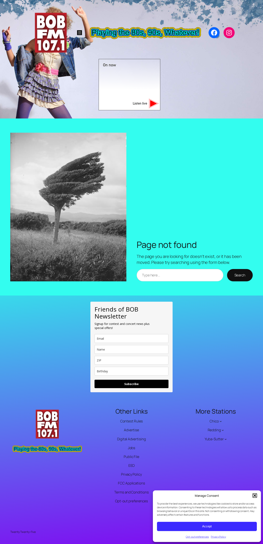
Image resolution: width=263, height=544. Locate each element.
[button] (255, 495)
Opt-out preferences (197, 536)
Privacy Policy (218, 536)
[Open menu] (79, 32)
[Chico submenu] (221, 421)
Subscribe (131, 384)
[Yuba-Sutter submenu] (226, 439)
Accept (207, 526)
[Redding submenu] (223, 430)
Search (239, 275)
